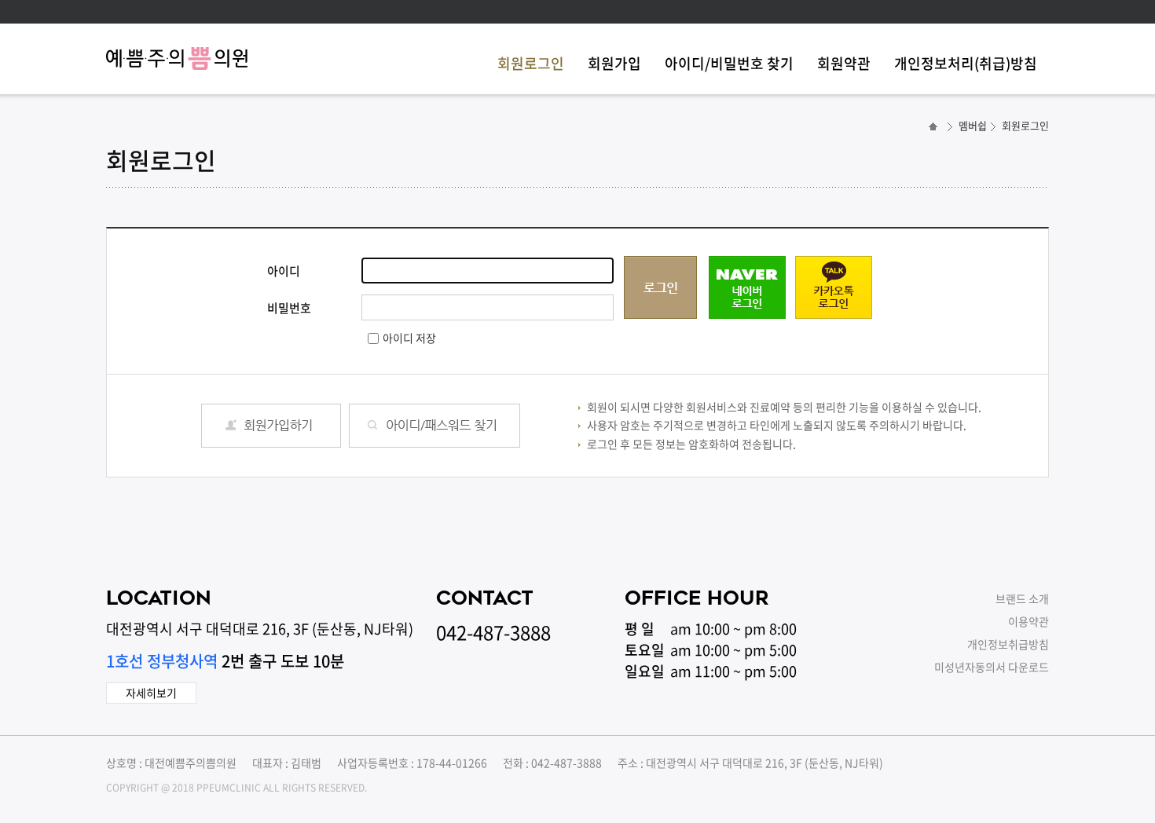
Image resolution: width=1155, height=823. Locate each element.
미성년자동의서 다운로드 (991, 667)
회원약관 (844, 63)
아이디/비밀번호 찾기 (729, 63)
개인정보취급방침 (1008, 644)
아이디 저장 (409, 338)
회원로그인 (530, 63)
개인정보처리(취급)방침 (965, 63)
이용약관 (1028, 621)
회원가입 (614, 63)
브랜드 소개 (1022, 598)
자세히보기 (151, 692)
